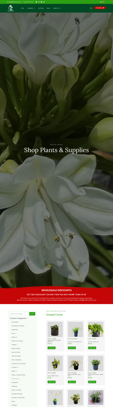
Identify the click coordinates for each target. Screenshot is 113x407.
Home (22, 8)
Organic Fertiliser (16, 348)
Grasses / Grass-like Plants (18, 375)
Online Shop (53, 311)
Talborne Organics (16, 356)
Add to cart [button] (52, 347)
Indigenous (14, 386)
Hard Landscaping (16, 360)
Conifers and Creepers (17, 341)
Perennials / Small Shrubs (18, 397)
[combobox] (19, 313)
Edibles (13, 371)
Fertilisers (14, 344)
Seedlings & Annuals (17, 394)
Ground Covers (15, 378)
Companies (30, 8)
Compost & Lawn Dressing (19, 363)
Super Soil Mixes (16, 352)
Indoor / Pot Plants (16, 390)
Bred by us (14, 337)
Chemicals (14, 367)
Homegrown (15, 382)
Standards (14, 405)
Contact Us (56, 8)
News (48, 8)
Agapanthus (15, 329)
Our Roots (41, 8)
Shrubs (13, 401)
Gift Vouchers (15, 322)
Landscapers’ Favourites (18, 326)
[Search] (91, 8)
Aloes (13, 333)
